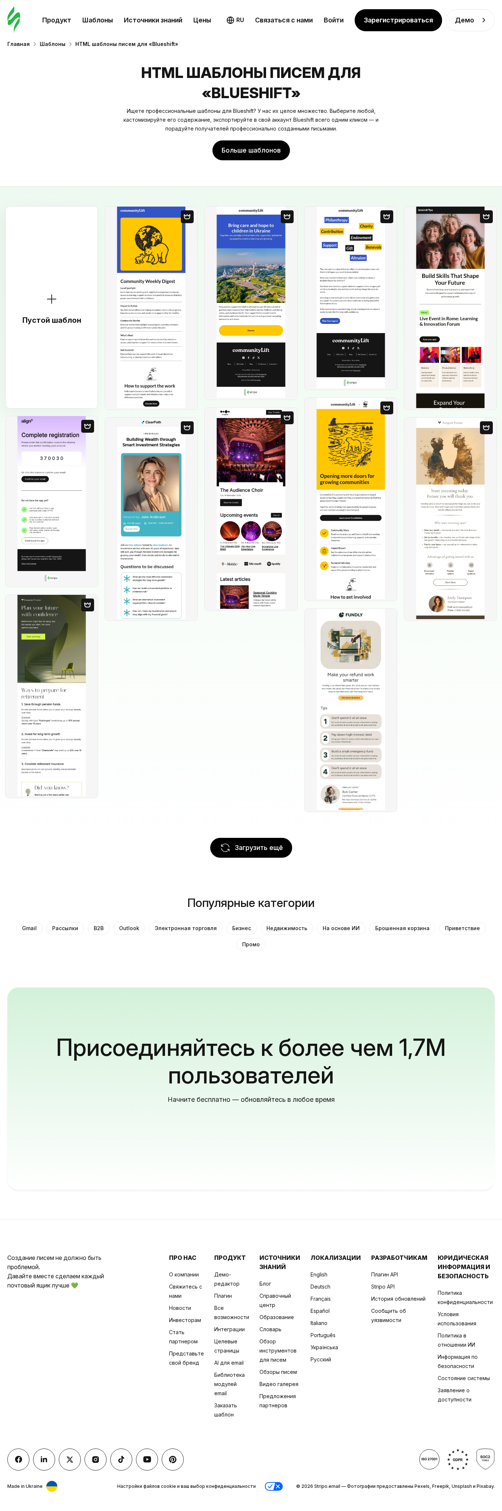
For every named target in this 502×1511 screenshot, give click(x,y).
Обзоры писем (278, 1372)
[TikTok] (121, 1460)
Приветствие (462, 928)
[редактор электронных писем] (13, 20)
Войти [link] (334, 20)
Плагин (223, 1296)
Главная (18, 44)
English (319, 1274)
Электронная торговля (186, 928)
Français (321, 1299)
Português (323, 1335)
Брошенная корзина (402, 928)
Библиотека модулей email (229, 1384)
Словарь (270, 1329)
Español (320, 1311)
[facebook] (18, 1460)
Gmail (29, 928)
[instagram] (96, 1460)
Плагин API (384, 1274)
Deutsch (320, 1286)
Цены (202, 20)
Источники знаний (153, 20)
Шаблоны (97, 20)
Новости (180, 1308)
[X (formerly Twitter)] (70, 1460)
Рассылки (65, 928)
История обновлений (398, 1299)
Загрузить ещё (259, 847)
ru (240, 20)
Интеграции (229, 1329)
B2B (99, 928)
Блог (265, 1283)
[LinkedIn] (44, 1460)
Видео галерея (278, 1384)
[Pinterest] (173, 1460)
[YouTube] (147, 1460)
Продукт (56, 20)
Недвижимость (286, 928)
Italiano (319, 1323)
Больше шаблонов (251, 150)
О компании (184, 1274)
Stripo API (383, 1286)
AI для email (229, 1363)
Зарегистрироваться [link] (398, 20)
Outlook (129, 928)
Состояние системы (464, 1378)
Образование (276, 1317)
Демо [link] (464, 20)
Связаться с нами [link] (284, 20)
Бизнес (241, 928)
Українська (324, 1347)
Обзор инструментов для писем (278, 1350)
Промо (251, 944)
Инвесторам (185, 1320)
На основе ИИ (341, 928)
